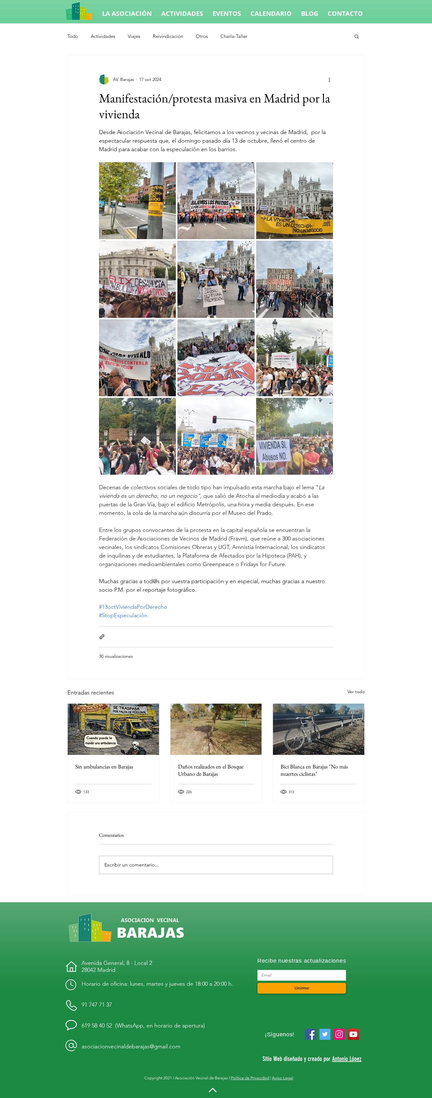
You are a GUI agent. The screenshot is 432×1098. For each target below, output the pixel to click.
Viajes (134, 36)
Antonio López (346, 1059)
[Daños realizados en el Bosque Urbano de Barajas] (216, 729)
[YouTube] (353, 1034)
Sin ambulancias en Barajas (104, 766)
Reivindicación (168, 36)
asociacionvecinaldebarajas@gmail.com (131, 1046)
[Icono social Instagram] (339, 1034)
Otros (202, 36)
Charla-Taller (233, 36)
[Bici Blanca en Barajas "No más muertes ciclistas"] (318, 729)
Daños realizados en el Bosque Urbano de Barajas (211, 770)
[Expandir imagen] (137, 200)
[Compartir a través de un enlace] (102, 637)
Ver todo (356, 691)
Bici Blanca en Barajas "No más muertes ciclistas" (314, 770)
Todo (72, 36)
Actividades (103, 36)
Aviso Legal (282, 1078)
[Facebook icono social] (310, 1034)
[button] (357, 36)
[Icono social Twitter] (324, 1034)
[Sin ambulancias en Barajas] (113, 729)
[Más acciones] (329, 79)
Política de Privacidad (250, 1078)
